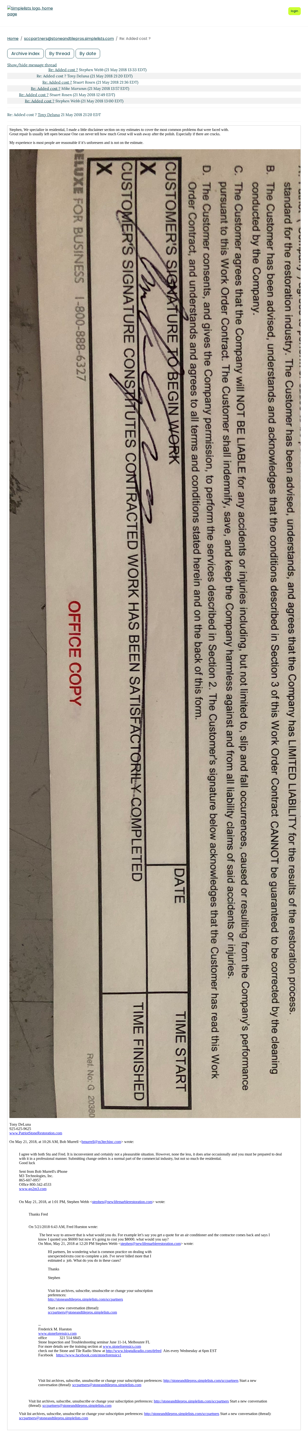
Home (13, 38)
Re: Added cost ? (63, 69)
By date (88, 53)
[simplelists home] (30, 11)
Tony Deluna (49, 114)
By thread (59, 53)
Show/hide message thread (32, 64)
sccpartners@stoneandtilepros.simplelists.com (69, 38)
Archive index (25, 53)
